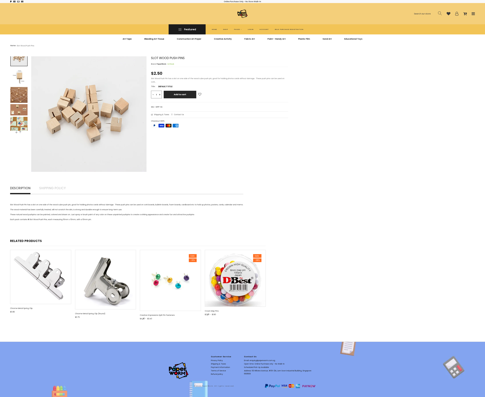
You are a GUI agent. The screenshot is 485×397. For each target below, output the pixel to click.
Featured (190, 29)
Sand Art (327, 38)
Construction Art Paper (189, 38)
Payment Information (220, 367)
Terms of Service (218, 370)
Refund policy (217, 374)
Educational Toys (353, 38)
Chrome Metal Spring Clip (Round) (90, 313)
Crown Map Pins (212, 311)
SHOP (225, 29)
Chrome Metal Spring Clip (21, 308)
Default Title (165, 87)
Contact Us (179, 114)
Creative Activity (223, 38)
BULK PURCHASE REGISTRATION (289, 29)
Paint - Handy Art (277, 38)
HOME (214, 29)
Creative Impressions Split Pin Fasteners (157, 315)
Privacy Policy (217, 360)
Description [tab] (20, 188)
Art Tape (127, 38)
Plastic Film (304, 38)
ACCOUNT (264, 29)
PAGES (237, 29)
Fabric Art (249, 38)
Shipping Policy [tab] (52, 188)
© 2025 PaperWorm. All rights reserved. (214, 386)
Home (13, 45)
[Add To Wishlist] (199, 94)
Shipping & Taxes (161, 114)
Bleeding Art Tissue (154, 38)
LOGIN (250, 29)
